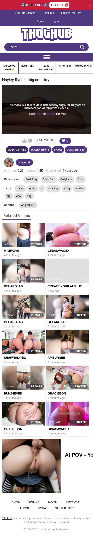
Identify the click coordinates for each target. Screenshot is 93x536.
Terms (24, 508)
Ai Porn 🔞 (65, 66)
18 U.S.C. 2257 (64, 508)
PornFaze (48, 12)
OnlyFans (66, 179)
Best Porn (27, 66)
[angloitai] (9, 162)
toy (29, 196)
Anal (80, 179)
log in (39, 113)
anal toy (53, 188)
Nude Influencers (46, 68)
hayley (79, 188)
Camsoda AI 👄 (83, 66)
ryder (32, 188)
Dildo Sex (49, 179)
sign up (50, 113)
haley (20, 188)
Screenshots (40, 149)
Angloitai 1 (28, 205)
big (9, 196)
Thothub (42, 529)
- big (67, 188)
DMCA (42, 508)
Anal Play (31, 179)
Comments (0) (76, 149)
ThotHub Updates (25, 12)
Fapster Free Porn (71, 12)
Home (15, 501)
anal (19, 196)
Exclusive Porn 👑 (9, 68)
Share (58, 149)
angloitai (24, 162)
